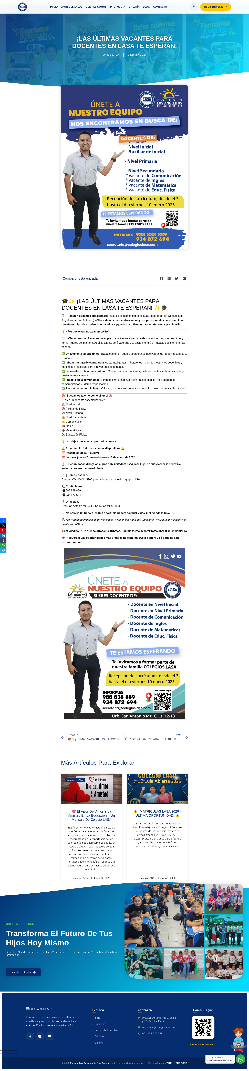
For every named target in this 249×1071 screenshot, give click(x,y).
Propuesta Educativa (105, 1030)
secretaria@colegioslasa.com (158, 1027)
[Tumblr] (3, 540)
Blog (146, 6)
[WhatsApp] (3, 545)
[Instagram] (40, 1036)
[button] (161, 278)
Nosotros (98, 1024)
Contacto (160, 6)
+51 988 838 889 (152, 1033)
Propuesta (117, 6)
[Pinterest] (3, 530)
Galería (134, 6)
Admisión (98, 1036)
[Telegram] (3, 550)
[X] (3, 525)
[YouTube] (49, 1036)
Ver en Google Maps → (203, 1044)
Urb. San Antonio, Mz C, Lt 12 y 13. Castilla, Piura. (159, 1019)
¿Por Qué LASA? (71, 6)
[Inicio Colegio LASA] (22, 7)
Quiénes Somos (96, 6)
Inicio (54, 6)
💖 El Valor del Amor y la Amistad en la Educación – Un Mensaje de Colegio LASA (91, 815)
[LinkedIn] (3, 535)
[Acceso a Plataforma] (194, 7)
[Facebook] (30, 1036)
